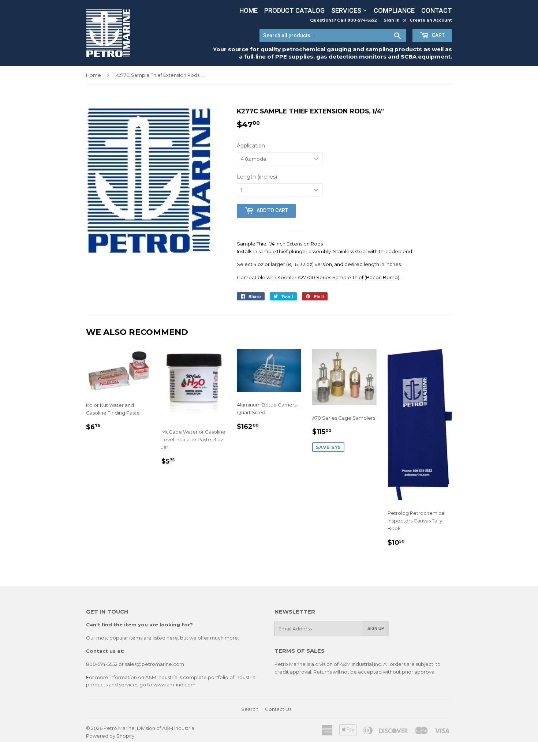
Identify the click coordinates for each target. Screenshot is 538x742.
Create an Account (431, 20)
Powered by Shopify (110, 736)
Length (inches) (257, 176)
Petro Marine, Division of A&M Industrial (149, 728)
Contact (436, 10)
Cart (438, 35)
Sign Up (375, 628)
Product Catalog (294, 10)
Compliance (394, 10)
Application (251, 145)
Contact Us (278, 709)
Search (249, 709)
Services (347, 10)
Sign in (392, 20)
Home (248, 10)
